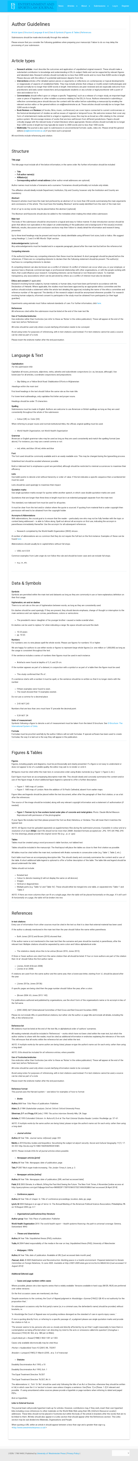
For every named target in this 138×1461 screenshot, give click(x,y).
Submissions (99, 6)
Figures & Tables (72, 32)
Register (125, 6)
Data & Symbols (56, 32)
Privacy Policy (73, 1453)
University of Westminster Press (51, 1453)
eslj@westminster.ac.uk (34, 131)
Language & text (41, 32)
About (84, 6)
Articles (71, 6)
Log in (115, 6)
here (99, 303)
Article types (17, 32)
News (60, 6)
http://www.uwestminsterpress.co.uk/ (29, 1428)
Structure (28, 32)
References (86, 32)
